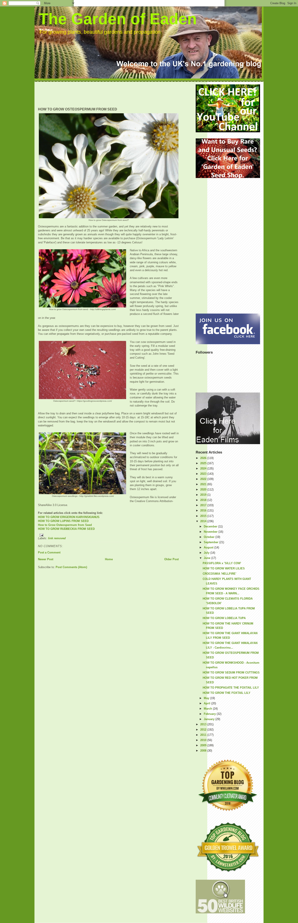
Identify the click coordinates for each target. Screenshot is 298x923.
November (211, 531)
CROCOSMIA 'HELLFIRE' (219, 573)
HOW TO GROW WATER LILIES (224, 568)
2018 (203, 500)
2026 (203, 458)
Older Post (171, 559)
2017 (203, 505)
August (209, 547)
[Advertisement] (117, 94)
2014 (203, 521)
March (208, 708)
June (207, 558)
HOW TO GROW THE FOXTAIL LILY (226, 692)
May (207, 698)
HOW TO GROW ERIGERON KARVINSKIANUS (68, 517)
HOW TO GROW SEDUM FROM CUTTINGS (231, 672)
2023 (203, 473)
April (207, 703)
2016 (203, 510)
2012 (203, 729)
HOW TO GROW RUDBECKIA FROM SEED (66, 528)
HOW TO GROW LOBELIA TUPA (224, 618)
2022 (203, 479)
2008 (203, 750)
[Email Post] (108, 535)
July (207, 552)
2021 (203, 484)
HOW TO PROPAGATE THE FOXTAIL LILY (231, 687)
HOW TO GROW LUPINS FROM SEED (63, 521)
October (209, 537)
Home (109, 559)
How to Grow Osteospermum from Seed (65, 525)
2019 (203, 494)
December (211, 526)
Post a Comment (49, 552)
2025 (203, 463)
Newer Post (45, 559)
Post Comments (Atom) (71, 567)
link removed (57, 538)
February (210, 713)
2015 (203, 516)
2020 (203, 489)
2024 (203, 468)
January (209, 719)
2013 (203, 724)
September (211, 542)
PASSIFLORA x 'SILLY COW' (222, 563)
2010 (203, 740)
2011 (203, 734)
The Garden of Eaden (118, 19)
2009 (203, 745)
